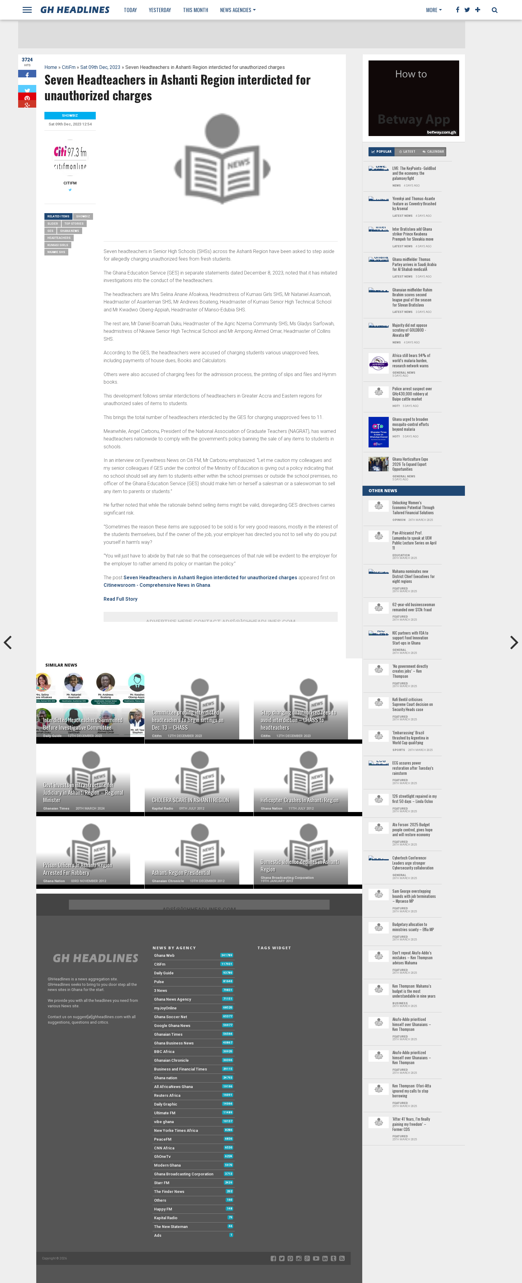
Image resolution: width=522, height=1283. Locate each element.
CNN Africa (164, 1148)
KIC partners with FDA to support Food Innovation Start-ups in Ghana (410, 638)
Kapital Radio (165, 1218)
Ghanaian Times (168, 1034)
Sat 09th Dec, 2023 (100, 67)
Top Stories (74, 223)
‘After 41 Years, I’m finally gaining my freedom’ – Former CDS (411, 1124)
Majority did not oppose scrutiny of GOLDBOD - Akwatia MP (409, 330)
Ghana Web (164, 955)
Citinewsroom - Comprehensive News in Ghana (157, 585)
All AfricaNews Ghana (173, 1086)
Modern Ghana (167, 1165)
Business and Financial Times (180, 1069)
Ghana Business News (174, 1043)
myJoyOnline (165, 1008)
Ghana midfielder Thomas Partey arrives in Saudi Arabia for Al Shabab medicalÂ (414, 264)
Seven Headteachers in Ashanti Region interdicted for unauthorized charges (210, 577)
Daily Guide (164, 973)
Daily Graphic (165, 1104)
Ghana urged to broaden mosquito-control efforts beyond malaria (410, 424)
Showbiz (83, 216)
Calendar (435, 152)
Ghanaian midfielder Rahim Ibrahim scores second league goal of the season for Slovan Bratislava (412, 297)
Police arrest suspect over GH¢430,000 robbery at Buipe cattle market (412, 393)
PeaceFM (163, 1139)
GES (50, 230)
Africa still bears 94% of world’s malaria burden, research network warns (411, 360)
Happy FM (163, 1209)
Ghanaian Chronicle (171, 1060)
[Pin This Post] (27, 96)
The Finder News (169, 1191)
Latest (409, 152)
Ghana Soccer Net (170, 1017)
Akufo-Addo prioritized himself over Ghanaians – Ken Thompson (411, 1057)
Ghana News (69, 230)
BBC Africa (164, 1051)
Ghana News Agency (172, 999)
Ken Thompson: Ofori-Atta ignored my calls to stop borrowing (411, 1091)
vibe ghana (164, 1121)
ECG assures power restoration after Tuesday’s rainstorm (412, 768)
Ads (157, 1235)
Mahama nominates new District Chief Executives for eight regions (413, 576)
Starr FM (161, 1183)
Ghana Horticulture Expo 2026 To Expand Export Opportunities (410, 464)
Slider (52, 223)
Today (130, 10)
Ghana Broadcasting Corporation (183, 1174)
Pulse (159, 981)
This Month (195, 10)
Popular (384, 152)
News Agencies (235, 10)
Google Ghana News (172, 1025)
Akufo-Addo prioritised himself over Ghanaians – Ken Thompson (411, 1024)
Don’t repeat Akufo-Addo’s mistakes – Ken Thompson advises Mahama (412, 958)
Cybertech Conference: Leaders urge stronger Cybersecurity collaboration (412, 863)
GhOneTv (162, 1156)
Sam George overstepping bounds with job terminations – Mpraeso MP (414, 896)
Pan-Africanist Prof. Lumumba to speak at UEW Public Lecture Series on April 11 (414, 541)
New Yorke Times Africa (176, 1130)
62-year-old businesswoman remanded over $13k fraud (413, 607)
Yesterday (160, 10)
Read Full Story (120, 599)
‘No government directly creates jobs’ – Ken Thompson (410, 671)
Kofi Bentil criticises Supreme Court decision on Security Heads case (412, 704)
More (431, 10)
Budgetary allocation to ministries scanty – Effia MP (413, 927)
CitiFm (69, 67)
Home (50, 67)
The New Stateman (171, 1226)
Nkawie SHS (56, 252)
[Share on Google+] (27, 104)
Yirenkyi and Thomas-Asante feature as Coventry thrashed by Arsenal (414, 203)
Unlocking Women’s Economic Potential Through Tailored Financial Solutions (413, 507)
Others (160, 1200)
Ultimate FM (165, 1113)
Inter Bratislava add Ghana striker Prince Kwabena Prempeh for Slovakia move (412, 234)
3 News (160, 990)
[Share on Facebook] (27, 73)
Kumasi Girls (57, 245)
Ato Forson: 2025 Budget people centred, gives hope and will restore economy (412, 829)
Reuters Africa (167, 1095)
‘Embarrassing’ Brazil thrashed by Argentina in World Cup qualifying (410, 737)
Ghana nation (165, 1078)
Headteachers (59, 237)
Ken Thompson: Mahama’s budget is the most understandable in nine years (414, 991)
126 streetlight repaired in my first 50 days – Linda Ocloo (414, 799)
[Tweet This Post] (27, 89)
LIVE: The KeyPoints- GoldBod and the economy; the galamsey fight (414, 173)
